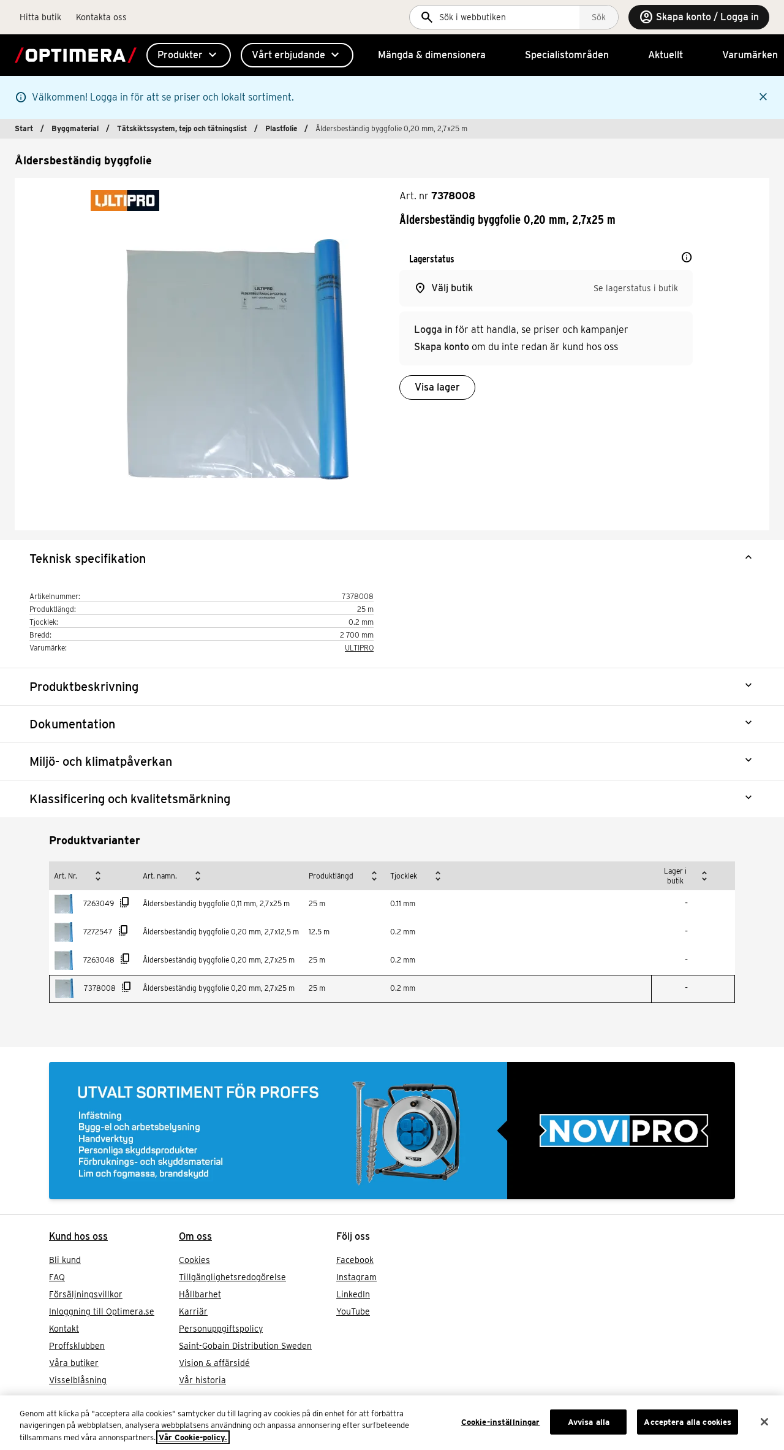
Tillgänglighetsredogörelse (232, 1277)
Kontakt (64, 1329)
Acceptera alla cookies (687, 1421)
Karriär (193, 1311)
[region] (392, 1422)
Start (24, 128)
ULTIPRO (359, 647)
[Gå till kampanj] (392, 1130)
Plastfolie (281, 128)
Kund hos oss (78, 1236)
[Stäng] (764, 1421)
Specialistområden (567, 55)
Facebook (355, 1260)
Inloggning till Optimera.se (101, 1311)
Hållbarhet (200, 1294)
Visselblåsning (78, 1380)
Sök (599, 17)
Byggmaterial (75, 128)
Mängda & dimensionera (432, 55)
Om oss (195, 1236)
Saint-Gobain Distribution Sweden (245, 1346)
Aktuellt (665, 55)
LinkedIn (353, 1294)
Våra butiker (74, 1363)
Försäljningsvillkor (86, 1294)
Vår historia (202, 1380)
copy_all (125, 902)
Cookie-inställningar (500, 1421)
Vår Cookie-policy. (193, 1437)
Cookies (194, 1260)
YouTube (353, 1311)
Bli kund (65, 1260)
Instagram (356, 1277)
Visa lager (437, 387)
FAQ (57, 1277)
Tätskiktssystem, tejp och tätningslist (182, 128)
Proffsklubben (77, 1346)
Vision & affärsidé (214, 1363)
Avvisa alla (588, 1421)
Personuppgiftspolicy (221, 1329)
